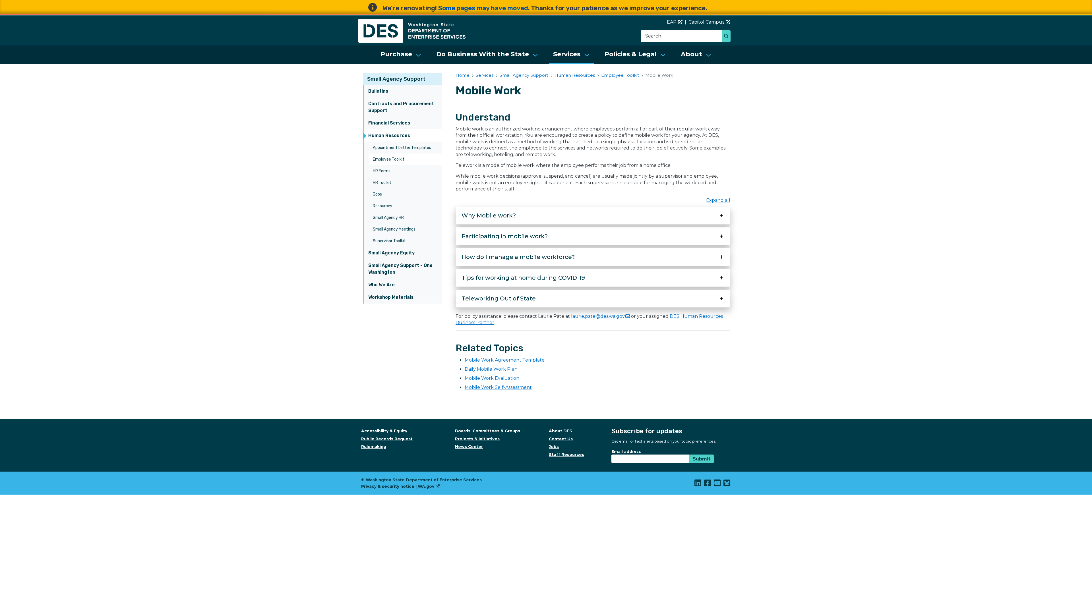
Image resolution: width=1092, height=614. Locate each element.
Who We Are (381, 284)
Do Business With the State (482, 54)
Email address (626, 451)
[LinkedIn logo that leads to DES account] (698, 484)
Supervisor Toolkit (389, 240)
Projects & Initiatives (477, 439)
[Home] (412, 22)
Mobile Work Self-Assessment (498, 387)
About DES (560, 431)
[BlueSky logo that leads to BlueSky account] (727, 484)
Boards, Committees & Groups (487, 431)
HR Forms (381, 171)
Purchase (396, 54)
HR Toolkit (382, 182)
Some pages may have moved (483, 8)
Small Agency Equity (391, 253)
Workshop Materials (390, 297)
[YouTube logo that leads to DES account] (717, 484)
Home (463, 75)
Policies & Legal (631, 54)
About (691, 54)
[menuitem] (401, 54)
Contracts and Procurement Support (401, 107)
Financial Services (389, 123)
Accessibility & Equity (384, 431)
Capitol (706, 22)
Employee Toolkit (388, 159)
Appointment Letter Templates (402, 147)
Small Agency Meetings (394, 229)
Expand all (718, 200)
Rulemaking (373, 446)
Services (566, 54)
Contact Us (561, 439)
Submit (701, 459)
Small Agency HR (388, 217)
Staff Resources (566, 454)
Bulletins (378, 91)
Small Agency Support (396, 79)
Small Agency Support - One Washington (400, 269)
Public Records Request (387, 439)
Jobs (377, 194)
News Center (469, 446)
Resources (382, 206)
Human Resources (389, 135)
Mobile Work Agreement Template (505, 360)
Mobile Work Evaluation (492, 378)
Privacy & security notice (387, 486)
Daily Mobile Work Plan (491, 369)
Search (727, 36)
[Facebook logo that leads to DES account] (708, 484)
